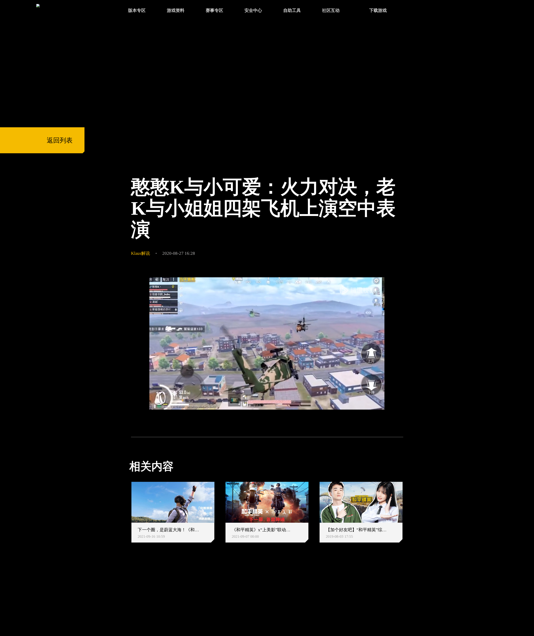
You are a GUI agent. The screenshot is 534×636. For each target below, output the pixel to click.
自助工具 (292, 10)
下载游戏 (378, 10)
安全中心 (253, 10)
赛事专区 (214, 10)
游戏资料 (175, 10)
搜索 (415, 11)
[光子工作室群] (123, 594)
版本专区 (137, 10)
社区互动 (331, 10)
